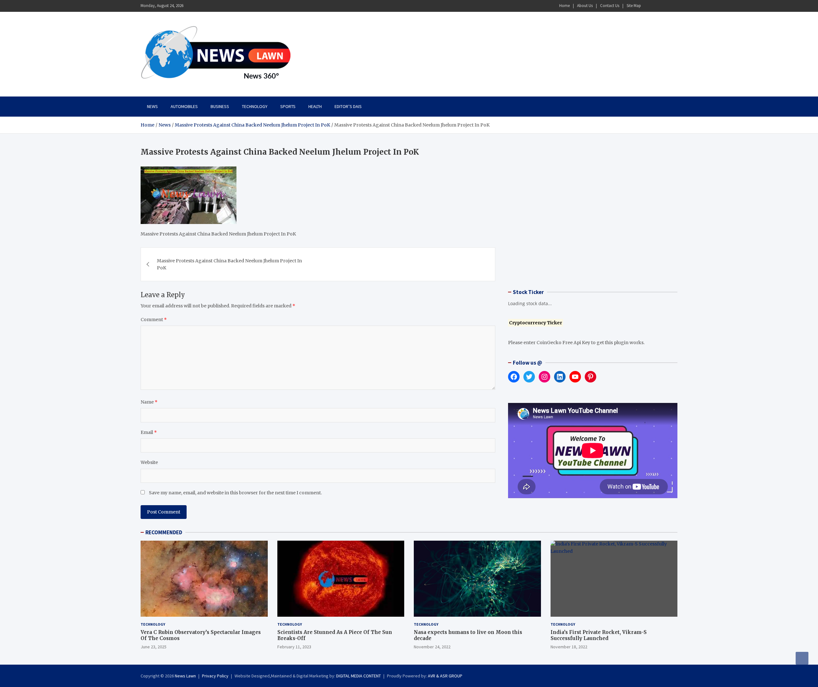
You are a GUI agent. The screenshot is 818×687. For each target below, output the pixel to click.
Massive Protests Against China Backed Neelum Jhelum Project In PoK (229, 264)
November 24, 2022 (432, 647)
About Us (585, 5)
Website (149, 462)
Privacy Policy (215, 676)
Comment (154, 319)
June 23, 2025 (153, 647)
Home (564, 5)
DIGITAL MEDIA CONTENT (358, 676)
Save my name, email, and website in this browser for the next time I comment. (235, 493)
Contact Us (609, 5)
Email (149, 432)
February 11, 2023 (294, 647)
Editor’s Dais (348, 106)
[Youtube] (673, 6)
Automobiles (184, 106)
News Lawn (185, 676)
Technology (254, 106)
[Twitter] (665, 6)
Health (315, 106)
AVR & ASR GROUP (445, 676)
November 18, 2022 (569, 647)
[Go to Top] (802, 658)
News (152, 106)
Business (220, 106)
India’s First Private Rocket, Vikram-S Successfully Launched (599, 635)
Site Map (634, 5)
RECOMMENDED (163, 532)
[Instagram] (656, 6)
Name (149, 402)
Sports (288, 106)
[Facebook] (648, 6)
